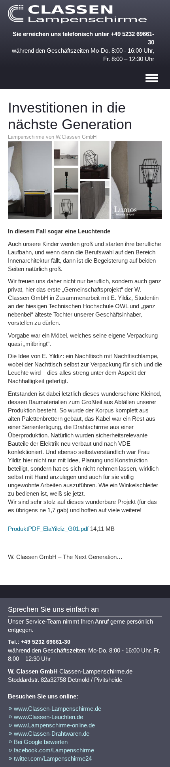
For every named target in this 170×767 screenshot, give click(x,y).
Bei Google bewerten (41, 741)
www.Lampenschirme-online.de (54, 725)
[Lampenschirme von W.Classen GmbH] (79, 14)
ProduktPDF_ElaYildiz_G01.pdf (48, 528)
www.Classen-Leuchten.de (48, 717)
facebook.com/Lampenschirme (54, 750)
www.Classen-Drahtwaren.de (51, 733)
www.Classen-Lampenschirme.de (57, 708)
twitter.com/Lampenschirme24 (53, 758)
